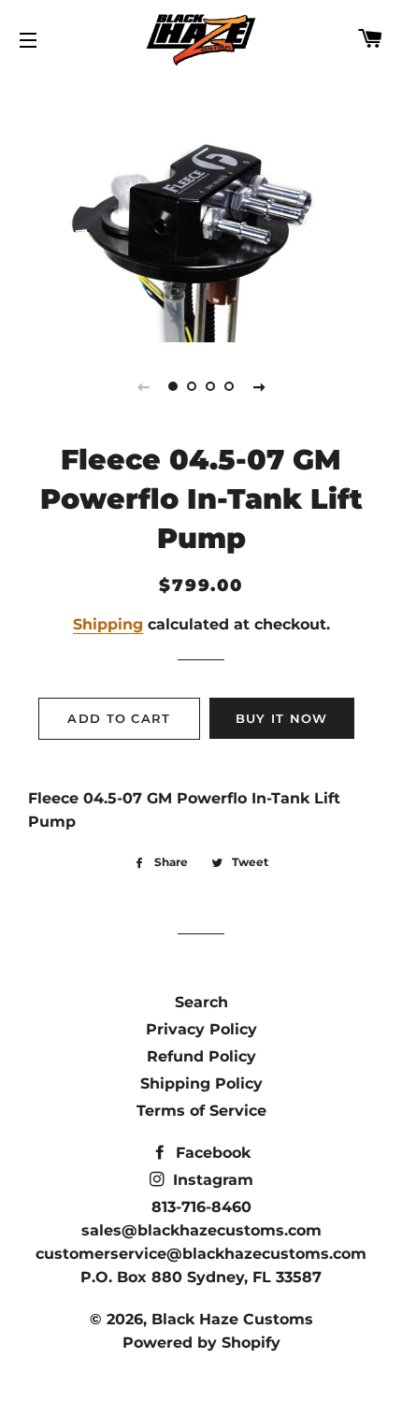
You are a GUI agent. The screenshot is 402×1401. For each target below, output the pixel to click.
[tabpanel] (201, 208)
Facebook (211, 1153)
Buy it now (282, 718)
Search (201, 1002)
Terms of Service (201, 1110)
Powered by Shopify (201, 1342)
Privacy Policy (201, 1029)
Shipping (108, 624)
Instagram (210, 1180)
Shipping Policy (201, 1083)
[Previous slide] (143, 386)
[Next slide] (259, 386)
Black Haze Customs (232, 1319)
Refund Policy (201, 1056)
